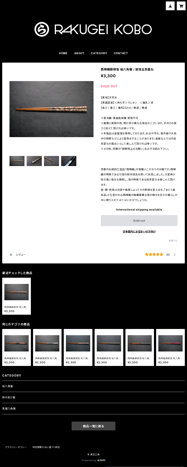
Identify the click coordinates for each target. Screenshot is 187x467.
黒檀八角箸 (9, 408)
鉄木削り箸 (8, 397)
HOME (63, 53)
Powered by (89, 460)
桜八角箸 (7, 386)
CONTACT (121, 53)
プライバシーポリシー (16, 447)
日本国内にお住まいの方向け (139, 231)
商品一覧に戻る (93, 426)
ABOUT (79, 53)
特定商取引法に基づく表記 (46, 447)
